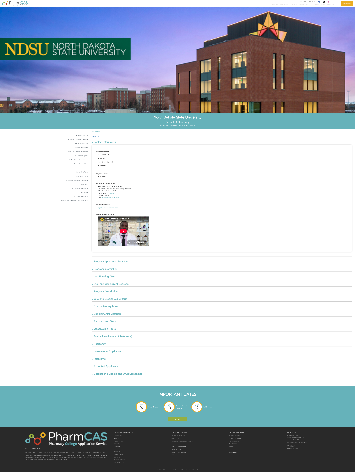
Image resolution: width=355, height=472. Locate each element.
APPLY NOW (347, 3)
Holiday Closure (153, 407)
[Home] (15, 3)
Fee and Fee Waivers (119, 441)
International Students (119, 462)
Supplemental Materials (80, 168)
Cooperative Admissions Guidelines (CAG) (182, 441)
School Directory (312, 5)
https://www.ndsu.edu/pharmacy (108, 208)
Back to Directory (96, 131)
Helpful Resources (327, 5)
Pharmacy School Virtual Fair (181, 407)
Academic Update (118, 454)
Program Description (81, 156)
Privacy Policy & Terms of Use (181, 470)
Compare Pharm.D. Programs (178, 452)
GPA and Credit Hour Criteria (78, 160)
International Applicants (80, 188)
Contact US (291, 433)
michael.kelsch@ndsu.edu (110, 197)
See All (177, 419)
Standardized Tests (82, 172)
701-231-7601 (111, 193)
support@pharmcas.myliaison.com (298, 442)
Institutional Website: (103, 204)
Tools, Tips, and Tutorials (235, 438)
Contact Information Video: (105, 215)
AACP (197, 470)
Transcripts (116, 444)
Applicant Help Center (234, 436)
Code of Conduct (175, 438)
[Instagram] (328, 2)
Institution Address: (102, 151)
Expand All (95, 136)
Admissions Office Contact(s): (105, 183)
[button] (222, 142)
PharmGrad (232, 446)
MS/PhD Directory (175, 455)
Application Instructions (279, 5)
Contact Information (81, 135)
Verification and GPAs (119, 460)
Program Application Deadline (78, 139)
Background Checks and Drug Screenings (74, 200)
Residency (84, 184)
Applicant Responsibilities (178, 436)
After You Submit (118, 457)
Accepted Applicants (81, 196)
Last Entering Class (81, 147)
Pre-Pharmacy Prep (234, 441)
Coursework (117, 446)
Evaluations (117, 452)
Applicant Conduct (297, 5)
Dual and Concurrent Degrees (78, 151)
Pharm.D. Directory (176, 450)
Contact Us (312, 1)
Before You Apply (118, 436)
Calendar (303, 1)
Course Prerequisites (81, 164)
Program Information (81, 143)
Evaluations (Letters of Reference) (77, 180)
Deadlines (116, 438)
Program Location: (102, 174)
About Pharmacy (233, 444)
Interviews (84, 192)
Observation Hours (82, 176)
